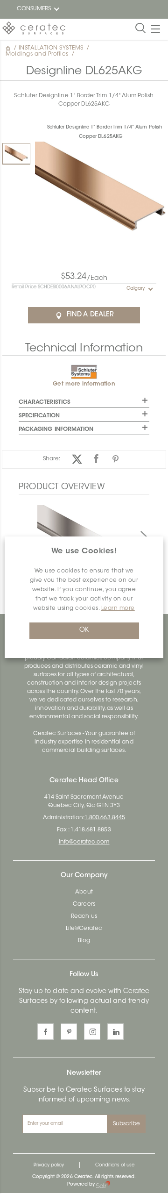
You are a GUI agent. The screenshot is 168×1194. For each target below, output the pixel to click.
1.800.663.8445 (104, 818)
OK (84, 630)
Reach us (84, 916)
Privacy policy (49, 1165)
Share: (51, 459)
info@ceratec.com (84, 842)
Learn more (118, 608)
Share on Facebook (96, 459)
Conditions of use (114, 1165)
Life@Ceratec (84, 928)
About (83, 892)
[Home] (9, 48)
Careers (84, 904)
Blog (84, 941)
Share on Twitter (77, 459)
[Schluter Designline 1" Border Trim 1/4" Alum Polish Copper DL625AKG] (16, 153)
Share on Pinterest (115, 459)
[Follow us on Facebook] (45, 1031)
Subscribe (126, 1124)
